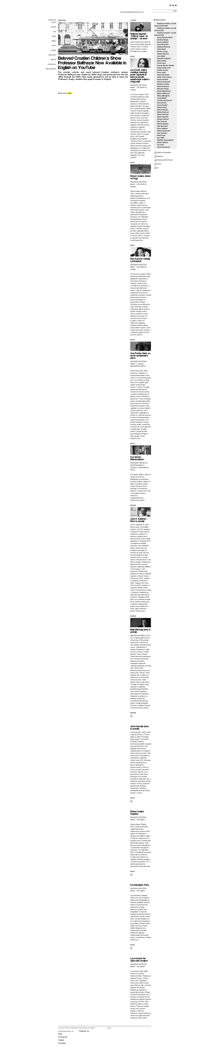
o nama (53, 50)
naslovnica (52, 20)
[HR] (176, 5)
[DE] (170, 5)
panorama (52, 55)
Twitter (61, 1040)
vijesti (54, 36)
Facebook (62, 1037)
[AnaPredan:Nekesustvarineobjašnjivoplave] (140, 355)
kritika (54, 41)
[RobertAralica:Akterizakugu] (140, 177)
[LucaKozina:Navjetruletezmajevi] (139, 959)
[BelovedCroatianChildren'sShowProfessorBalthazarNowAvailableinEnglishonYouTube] (92, 62)
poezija (53, 27)
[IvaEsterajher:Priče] (139, 884)
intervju (53, 59)
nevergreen (52, 64)
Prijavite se (84, 1031)
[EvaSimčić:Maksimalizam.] (137, 458)
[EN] (173, 5)
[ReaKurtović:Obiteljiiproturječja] (140, 259)
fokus (54, 45)
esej (54, 31)
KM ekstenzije (51, 69)
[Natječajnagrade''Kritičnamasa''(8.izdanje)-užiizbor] (139, 35)
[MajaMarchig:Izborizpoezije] (140, 630)
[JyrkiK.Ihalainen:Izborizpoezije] (138, 519)
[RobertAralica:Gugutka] (137, 812)
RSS (60, 1034)
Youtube (62, 1043)
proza (54, 22)
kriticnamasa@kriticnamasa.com (132, 12)
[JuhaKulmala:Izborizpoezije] (139, 727)
